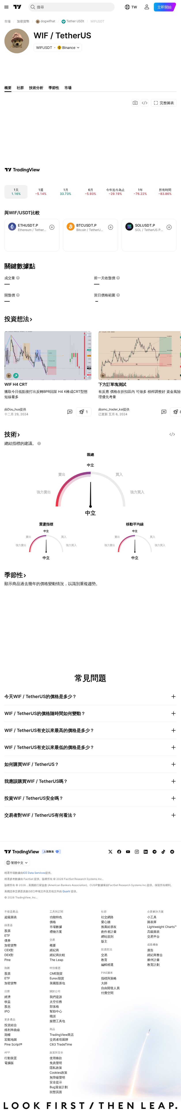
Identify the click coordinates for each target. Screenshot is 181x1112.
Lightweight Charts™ (162, 927)
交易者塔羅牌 (59, 1039)
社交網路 (107, 917)
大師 (104, 983)
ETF (7, 935)
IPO (7, 1011)
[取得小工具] (144, 103)
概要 (53, 945)
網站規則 (107, 936)
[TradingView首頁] (17, 7)
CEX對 (8, 950)
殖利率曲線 (12, 1030)
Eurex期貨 (57, 978)
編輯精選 (107, 964)
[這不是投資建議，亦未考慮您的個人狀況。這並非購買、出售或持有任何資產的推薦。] (39, 443)
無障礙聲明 (57, 1077)
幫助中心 (56, 1011)
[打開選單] (6, 7)
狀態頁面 (56, 1092)
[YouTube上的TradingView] (128, 852)
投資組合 (10, 1025)
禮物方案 (56, 931)
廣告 (150, 950)
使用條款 (56, 1058)
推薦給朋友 (109, 927)
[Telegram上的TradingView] (154, 852)
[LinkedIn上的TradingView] (146, 852)
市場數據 (56, 927)
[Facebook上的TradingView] (119, 852)
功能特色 (56, 917)
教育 (104, 960)
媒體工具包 (57, 1021)
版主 (104, 941)
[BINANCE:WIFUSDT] (103, 375)
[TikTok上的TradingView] (163, 852)
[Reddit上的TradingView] (172, 852)
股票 (7, 931)
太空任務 (56, 1001)
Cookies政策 (58, 1072)
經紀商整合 (155, 955)
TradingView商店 (62, 1034)
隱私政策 (56, 1068)
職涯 (53, 1016)
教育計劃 (153, 964)
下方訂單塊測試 (112, 384)
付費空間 (107, 993)
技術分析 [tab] (36, 87)
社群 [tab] (20, 87)
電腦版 (9, 1063)
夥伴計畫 (153, 960)
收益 (7, 1001)
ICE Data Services (34, 872)
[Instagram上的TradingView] (137, 852)
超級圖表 (10, 917)
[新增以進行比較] (52, 227)
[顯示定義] (18, 278)
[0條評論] (69, 411)
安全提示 (56, 1082)
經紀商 (54, 950)
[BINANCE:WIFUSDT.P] (8, 375)
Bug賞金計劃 (59, 1087)
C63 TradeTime (61, 1044)
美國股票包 (57, 983)
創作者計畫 (109, 931)
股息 (7, 1006)
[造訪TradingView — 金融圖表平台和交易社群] (22, 170)
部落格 (54, 1006)
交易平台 (153, 936)
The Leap (56, 960)
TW (134, 7)
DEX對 (8, 955)
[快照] (135, 103)
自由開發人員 (110, 988)
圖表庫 (151, 922)
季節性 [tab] (54, 87)
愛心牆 (105, 922)
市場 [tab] (68, 87)
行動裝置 (10, 1058)
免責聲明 (56, 1063)
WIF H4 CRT (15, 384)
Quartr (66, 891)
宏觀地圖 (10, 1039)
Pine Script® (13, 1044)
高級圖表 (153, 931)
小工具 (151, 917)
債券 (7, 940)
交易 (104, 955)
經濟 (7, 997)
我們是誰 (56, 997)
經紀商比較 (57, 955)
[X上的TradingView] (110, 852)
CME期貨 (56, 973)
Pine (7, 960)
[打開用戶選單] (146, 7)
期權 (7, 1034)
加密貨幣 (10, 945)
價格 (53, 922)
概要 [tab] (7, 87)
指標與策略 (109, 978)
